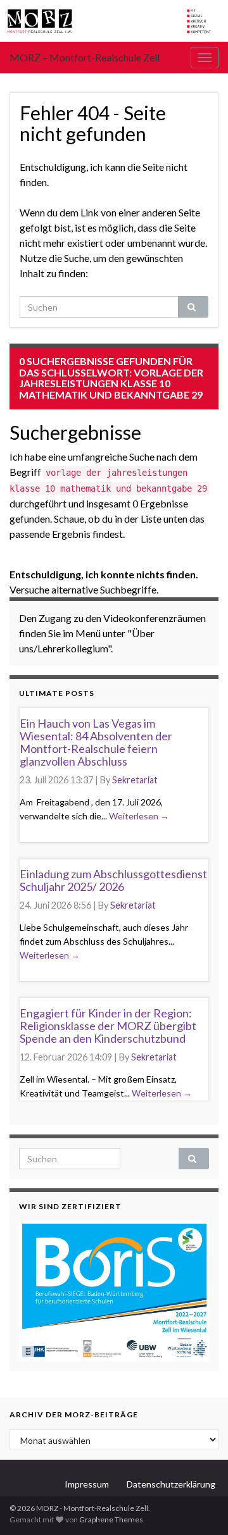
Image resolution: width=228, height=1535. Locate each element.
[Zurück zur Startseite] (114, 21)
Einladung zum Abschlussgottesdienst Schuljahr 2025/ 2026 (113, 880)
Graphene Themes (111, 1519)
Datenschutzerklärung (171, 1484)
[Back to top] (199, 1506)
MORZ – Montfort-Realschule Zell (85, 57)
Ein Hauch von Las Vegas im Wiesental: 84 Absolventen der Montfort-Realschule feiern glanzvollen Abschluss (96, 742)
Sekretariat (135, 779)
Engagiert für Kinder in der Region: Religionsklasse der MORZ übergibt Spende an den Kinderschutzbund (108, 1025)
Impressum (87, 1484)
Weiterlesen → (139, 816)
